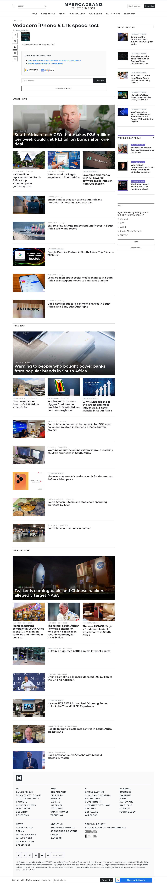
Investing (125, 805)
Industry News (77, 14)
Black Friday (24, 792)
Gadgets (51, 421)
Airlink (123, 227)
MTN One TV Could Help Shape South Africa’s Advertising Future (140, 79)
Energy (51, 197)
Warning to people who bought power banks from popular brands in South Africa (60, 368)
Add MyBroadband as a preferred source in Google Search (54, 60)
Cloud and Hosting (57, 726)
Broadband (53, 398)
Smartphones (59, 812)
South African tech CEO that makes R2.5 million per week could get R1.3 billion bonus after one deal (62, 139)
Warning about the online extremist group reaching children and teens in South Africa (80, 451)
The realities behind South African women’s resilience (142, 150)
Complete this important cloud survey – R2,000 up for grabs (142, 40)
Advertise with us (62, 828)
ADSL (53, 788)
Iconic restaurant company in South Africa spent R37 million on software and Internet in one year (28, 631)
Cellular (56, 795)
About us (56, 824)
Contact (56, 834)
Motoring (52, 223)
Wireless (91, 815)
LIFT (122, 223)
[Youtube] (41, 855)
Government (18, 171)
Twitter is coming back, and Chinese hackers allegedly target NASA (59, 593)
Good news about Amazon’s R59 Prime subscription (26, 404)
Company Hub (113, 14)
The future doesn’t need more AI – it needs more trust (140, 186)
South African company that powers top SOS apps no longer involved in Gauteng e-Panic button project (79, 427)
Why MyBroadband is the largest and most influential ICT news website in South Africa (97, 406)
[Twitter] (15, 41)
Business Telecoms (28, 795)
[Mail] (15, 58)
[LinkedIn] (15, 47)
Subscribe (149, 6)
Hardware (126, 802)
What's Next (95, 14)
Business (19, 131)
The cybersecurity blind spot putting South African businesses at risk (140, 60)
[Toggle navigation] (13, 6)
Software (91, 812)
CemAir (124, 235)
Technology (127, 812)
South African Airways (130, 231)
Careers (56, 838)
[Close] (154, 880)
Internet (52, 275)
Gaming (55, 802)
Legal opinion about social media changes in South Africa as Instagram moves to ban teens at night (80, 279)
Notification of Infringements (105, 828)
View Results (136, 247)
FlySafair (124, 219)
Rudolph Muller (21, 30)
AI (86, 788)
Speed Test (129, 14)
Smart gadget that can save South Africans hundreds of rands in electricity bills (75, 201)
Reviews (90, 808)
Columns (125, 795)
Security (52, 447)
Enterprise (92, 798)
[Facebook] (18, 855)
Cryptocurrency (56, 499)
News (34, 14)
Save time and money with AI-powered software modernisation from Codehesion (98, 179)
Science (124, 808)
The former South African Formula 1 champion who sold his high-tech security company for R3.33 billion (63, 631)
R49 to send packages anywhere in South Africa (64, 176)
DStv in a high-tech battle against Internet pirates (79, 651)
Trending (52, 301)
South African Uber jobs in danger (69, 528)
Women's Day (138, 145)
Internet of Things (97, 805)
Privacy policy (95, 824)
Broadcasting (19, 398)
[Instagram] (47, 855)
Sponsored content (63, 831)
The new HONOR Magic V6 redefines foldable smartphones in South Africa (97, 630)
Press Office (48, 14)
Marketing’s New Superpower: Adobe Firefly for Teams (141, 97)
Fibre (123, 798)
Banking (124, 788)
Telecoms (22, 815)
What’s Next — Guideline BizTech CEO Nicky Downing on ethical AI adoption (142, 168)
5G (17, 788)
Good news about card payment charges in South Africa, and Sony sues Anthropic (79, 305)
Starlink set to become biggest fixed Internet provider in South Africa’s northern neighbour (64, 406)
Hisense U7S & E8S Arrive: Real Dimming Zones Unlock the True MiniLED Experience (77, 705)
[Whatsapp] (30, 855)
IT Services (23, 808)
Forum (62, 14)
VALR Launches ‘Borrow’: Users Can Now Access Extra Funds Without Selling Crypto (142, 117)
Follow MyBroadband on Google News (45, 63)
